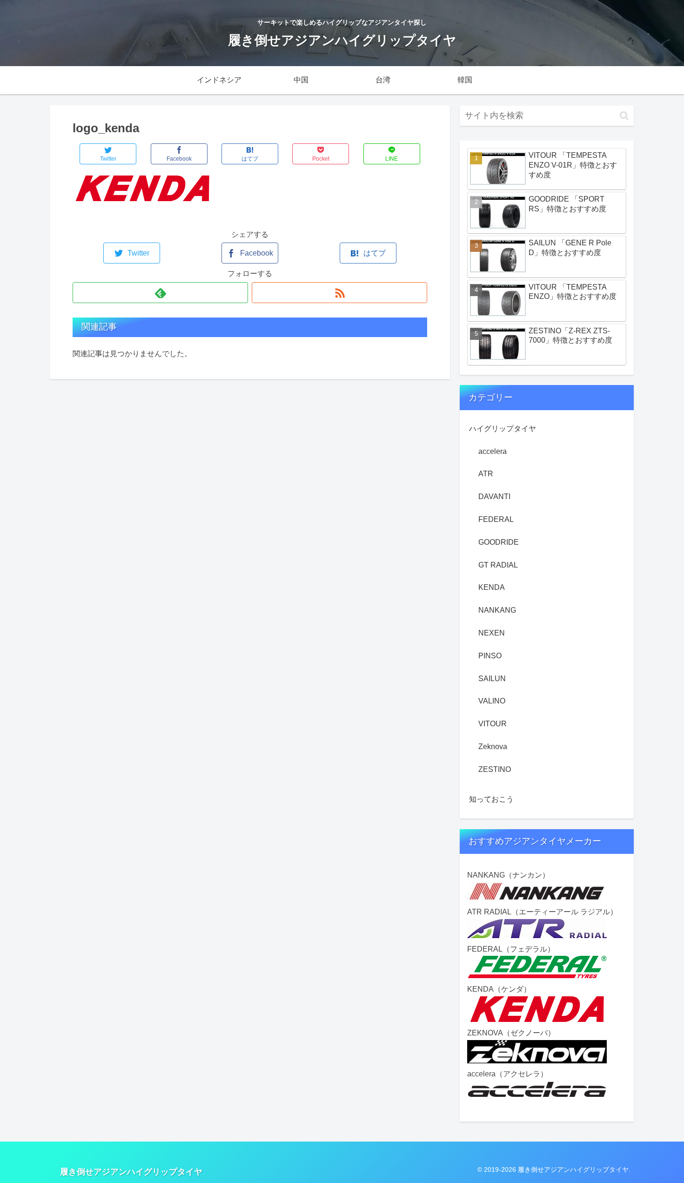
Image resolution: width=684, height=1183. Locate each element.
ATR (485, 474)
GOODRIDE (498, 542)
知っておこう (491, 799)
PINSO (490, 656)
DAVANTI (494, 496)
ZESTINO (494, 769)
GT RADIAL (498, 565)
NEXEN (491, 633)
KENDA (491, 587)
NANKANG (497, 610)
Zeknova (492, 746)
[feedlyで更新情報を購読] (160, 292)
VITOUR (492, 724)
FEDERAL (496, 519)
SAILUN (492, 679)
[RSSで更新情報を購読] (339, 292)
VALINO (491, 701)
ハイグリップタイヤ (502, 429)
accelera (492, 451)
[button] (624, 115)
